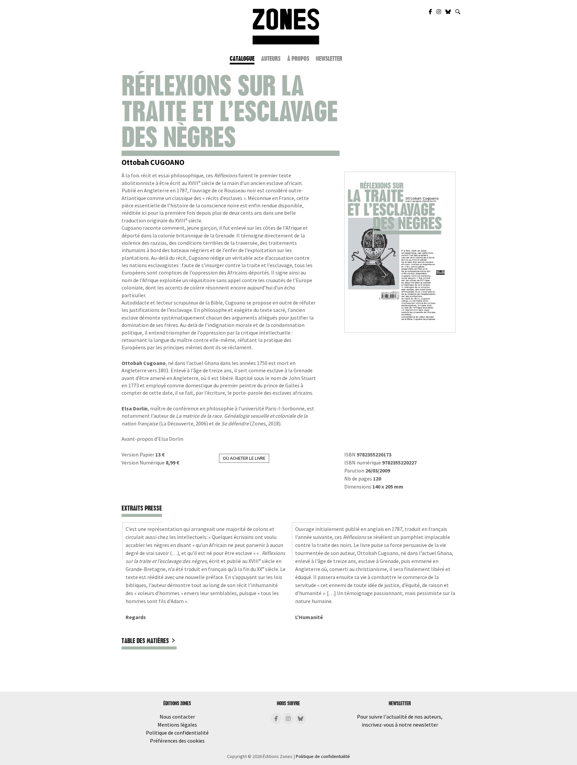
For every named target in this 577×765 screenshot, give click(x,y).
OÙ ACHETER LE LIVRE (244, 458)
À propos (298, 58)
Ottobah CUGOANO (153, 162)
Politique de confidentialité (177, 732)
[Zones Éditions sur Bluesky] (448, 11)
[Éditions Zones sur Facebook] (276, 718)
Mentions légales (177, 724)
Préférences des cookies (177, 740)
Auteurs (270, 58)
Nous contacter (177, 716)
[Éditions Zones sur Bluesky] (300, 718)
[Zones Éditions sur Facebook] (431, 11)
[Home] (285, 25)
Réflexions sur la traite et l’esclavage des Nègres (230, 111)
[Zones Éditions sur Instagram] (439, 11)
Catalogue (242, 58)
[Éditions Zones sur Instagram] (288, 718)
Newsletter (329, 58)
